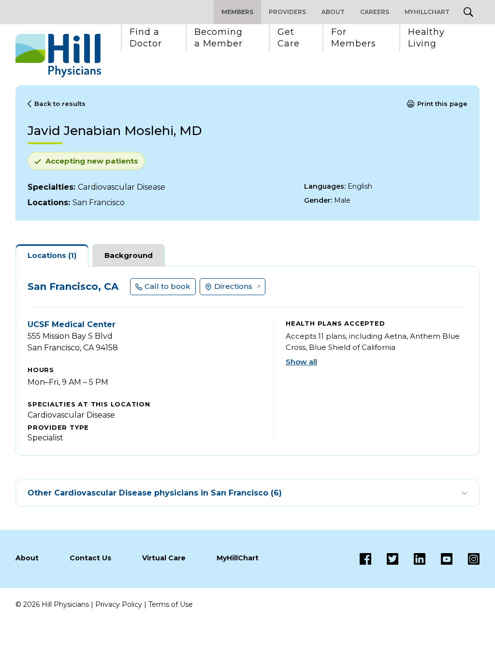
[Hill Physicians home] (58, 55)
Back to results (60, 103)
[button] (146, 37)
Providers (287, 11)
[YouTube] (438, 559)
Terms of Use (170, 604)
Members (237, 11)
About (333, 11)
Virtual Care (164, 558)
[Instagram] (466, 559)
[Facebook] (365, 559)
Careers (374, 11)
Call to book (167, 286)
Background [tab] (128, 255)
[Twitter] (384, 559)
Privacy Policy (118, 604)
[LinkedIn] (411, 559)
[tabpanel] (247, 361)
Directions (233, 286)
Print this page (442, 103)
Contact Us (90, 558)
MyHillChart (427, 11)
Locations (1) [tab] (52, 255)
